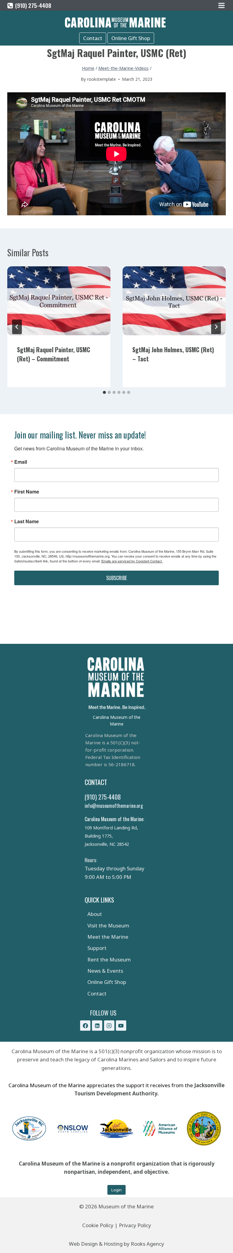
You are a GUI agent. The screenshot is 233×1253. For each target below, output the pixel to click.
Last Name (26, 521)
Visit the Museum (108, 925)
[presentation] (58, 300)
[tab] (104, 392)
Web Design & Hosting (96, 1243)
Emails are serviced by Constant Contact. (132, 560)
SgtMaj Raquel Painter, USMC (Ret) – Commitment (53, 354)
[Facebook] (85, 1025)
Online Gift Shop (130, 38)
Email (20, 461)
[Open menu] (221, 5)
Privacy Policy (135, 1225)
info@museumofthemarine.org (114, 805)
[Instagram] (109, 1025)
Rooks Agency (147, 1243)
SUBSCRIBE (116, 578)
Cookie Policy (97, 1225)
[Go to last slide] (17, 326)
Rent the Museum (109, 959)
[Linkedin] (97, 1025)
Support (96, 947)
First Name (26, 491)
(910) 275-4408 (103, 796)
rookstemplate (101, 79)
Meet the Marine (107, 936)
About (94, 913)
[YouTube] (121, 1025)
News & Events (105, 970)
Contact (92, 38)
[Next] (216, 326)
